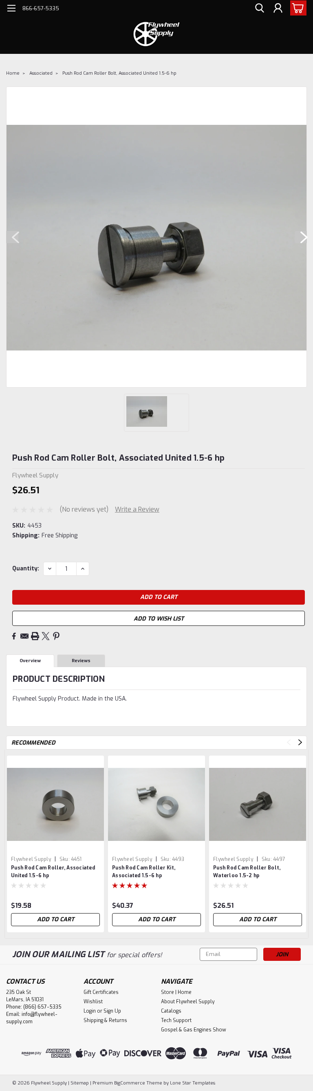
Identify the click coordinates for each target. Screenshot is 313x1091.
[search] (259, 8)
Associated (41, 73)
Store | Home (176, 992)
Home (13, 73)
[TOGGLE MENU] (11, 9)
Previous (12, 237)
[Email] (24, 636)
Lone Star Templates (192, 1083)
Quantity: (25, 568)
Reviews (81, 661)
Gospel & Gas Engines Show (193, 1030)
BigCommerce (129, 1083)
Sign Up (112, 1011)
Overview (30, 661)
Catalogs (171, 1011)
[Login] (278, 8)
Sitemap (80, 1083)
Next (301, 237)
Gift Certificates (101, 992)
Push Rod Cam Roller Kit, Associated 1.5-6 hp (143, 872)
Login (90, 1011)
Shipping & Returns (105, 1020)
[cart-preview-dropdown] (296, 8)
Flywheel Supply (31, 859)
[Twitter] (46, 636)
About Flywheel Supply (187, 1001)
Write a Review (137, 509)
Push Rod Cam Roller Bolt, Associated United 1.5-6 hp (119, 73)
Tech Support (176, 1020)
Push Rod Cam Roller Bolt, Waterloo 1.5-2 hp (246, 872)
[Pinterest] (56, 636)
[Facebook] (14, 636)
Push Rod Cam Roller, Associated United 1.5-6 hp (53, 872)
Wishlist (93, 1001)
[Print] (35, 636)
